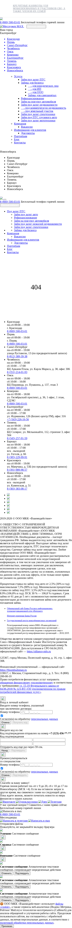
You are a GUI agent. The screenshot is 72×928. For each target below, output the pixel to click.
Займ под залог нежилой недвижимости (38, 223)
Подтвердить (22, 873)
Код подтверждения (12, 736)
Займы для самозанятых (42, 95)
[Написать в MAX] (12, 26)
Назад (4, 750)
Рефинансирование (32, 98)
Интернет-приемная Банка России (22, 616)
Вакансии (27, 126)
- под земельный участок (37, 111)
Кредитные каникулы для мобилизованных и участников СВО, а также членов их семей (39, 8)
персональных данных (44, 718)
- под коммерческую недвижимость (43, 107)
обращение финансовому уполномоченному (26, 682)
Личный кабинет (36, 26)
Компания (20, 123)
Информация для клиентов (30, 129)
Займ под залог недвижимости (39, 104)
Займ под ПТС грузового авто (39, 117)
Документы (28, 133)
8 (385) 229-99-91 (17, 457)
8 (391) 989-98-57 (17, 469)
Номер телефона (10, 711)
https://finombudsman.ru (13, 669)
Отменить (6, 873)
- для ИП (34, 88)
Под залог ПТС (16, 211)
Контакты (20, 142)
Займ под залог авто (26, 214)
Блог (17, 139)
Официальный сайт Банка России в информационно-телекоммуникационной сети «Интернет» (30, 609)
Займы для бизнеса (32, 82)
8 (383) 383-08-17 (17, 488)
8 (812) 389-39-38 (17, 356)
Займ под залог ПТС (33, 79)
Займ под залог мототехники (38, 120)
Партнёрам (20, 136)
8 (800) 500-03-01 (10, 22)
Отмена (5, 722)
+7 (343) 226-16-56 (18, 419)
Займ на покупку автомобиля (38, 101)
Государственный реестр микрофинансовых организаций (31, 620)
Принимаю (6, 926)
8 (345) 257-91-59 (17, 438)
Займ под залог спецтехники (38, 114)
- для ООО (35, 92)
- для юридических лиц (43, 85)
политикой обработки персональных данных (27, 922)
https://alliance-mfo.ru (39, 651)
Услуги (18, 76)
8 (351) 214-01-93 (17, 372)
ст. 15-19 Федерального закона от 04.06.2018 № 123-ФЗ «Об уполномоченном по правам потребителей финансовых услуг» (32, 689)
